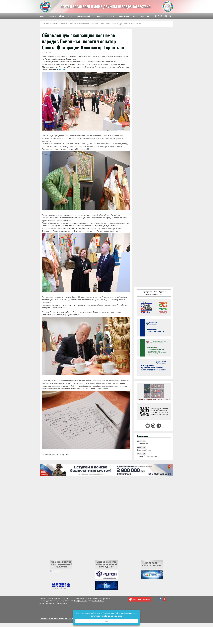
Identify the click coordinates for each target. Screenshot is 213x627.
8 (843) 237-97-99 (81, 598)
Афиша (61, 16)
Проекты (110, 16)
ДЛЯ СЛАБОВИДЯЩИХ (141, 599)
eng (165, 15)
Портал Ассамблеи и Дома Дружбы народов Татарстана (105, 6)
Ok (106, 621)
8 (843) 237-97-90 (80, 601)
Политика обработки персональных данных (59, 619)
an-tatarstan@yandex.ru (101, 598)
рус (156, 15)
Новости (52, 16)
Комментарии (124, 16)
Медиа (69, 16)
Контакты (145, 16)
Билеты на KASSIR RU (154, 293)
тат (161, 15)
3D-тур (135, 16)
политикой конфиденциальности (106, 616)
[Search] (170, 16)
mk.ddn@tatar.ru (98, 601)
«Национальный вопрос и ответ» (90, 16)
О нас (42, 16)
